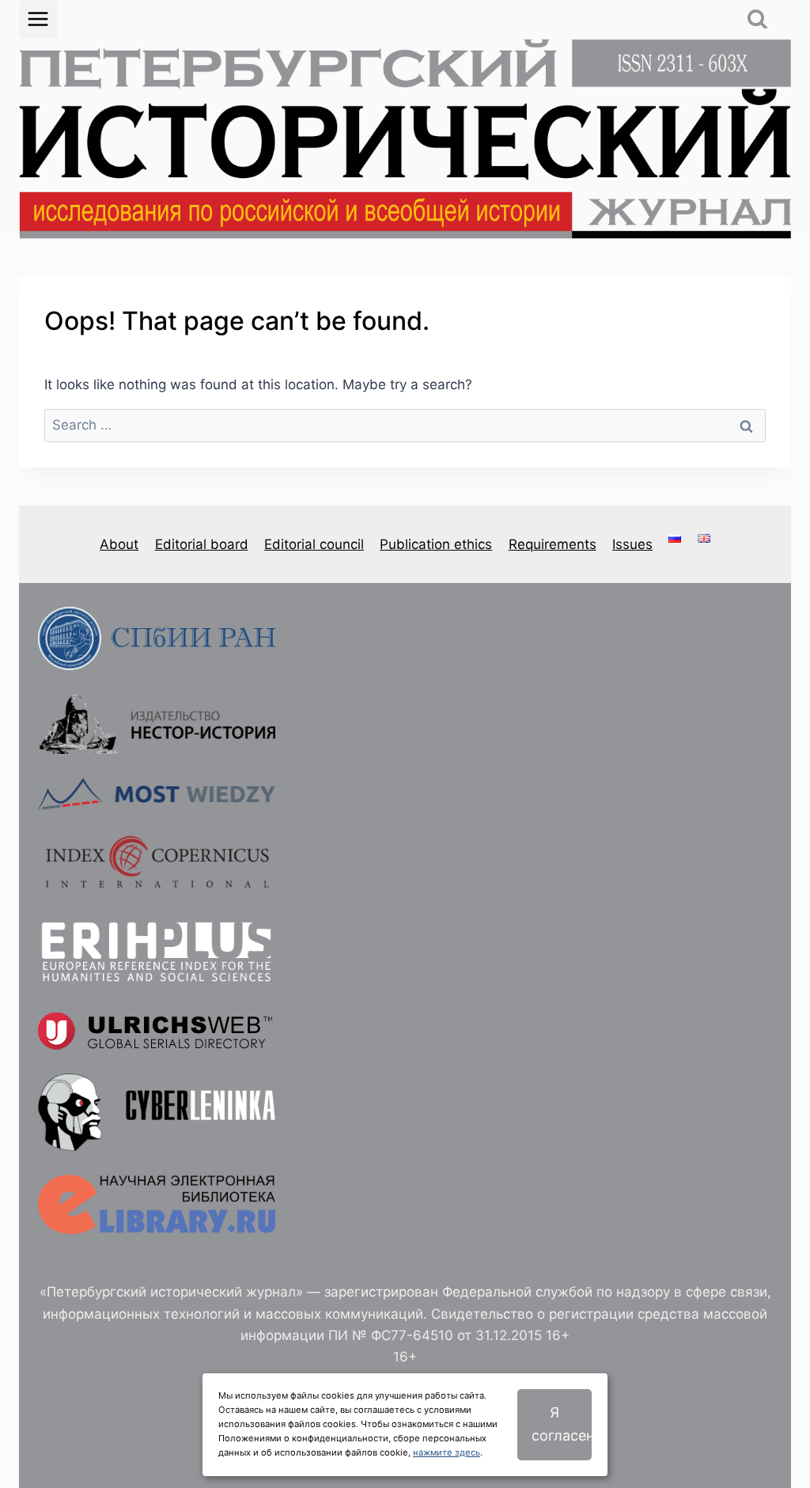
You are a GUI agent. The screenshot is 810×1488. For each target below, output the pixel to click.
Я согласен (562, 1424)
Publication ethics (436, 544)
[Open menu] (38, 19)
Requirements (552, 544)
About (119, 544)
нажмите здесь (446, 1452)
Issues (632, 544)
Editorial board (201, 544)
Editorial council (314, 544)
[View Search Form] (757, 19)
